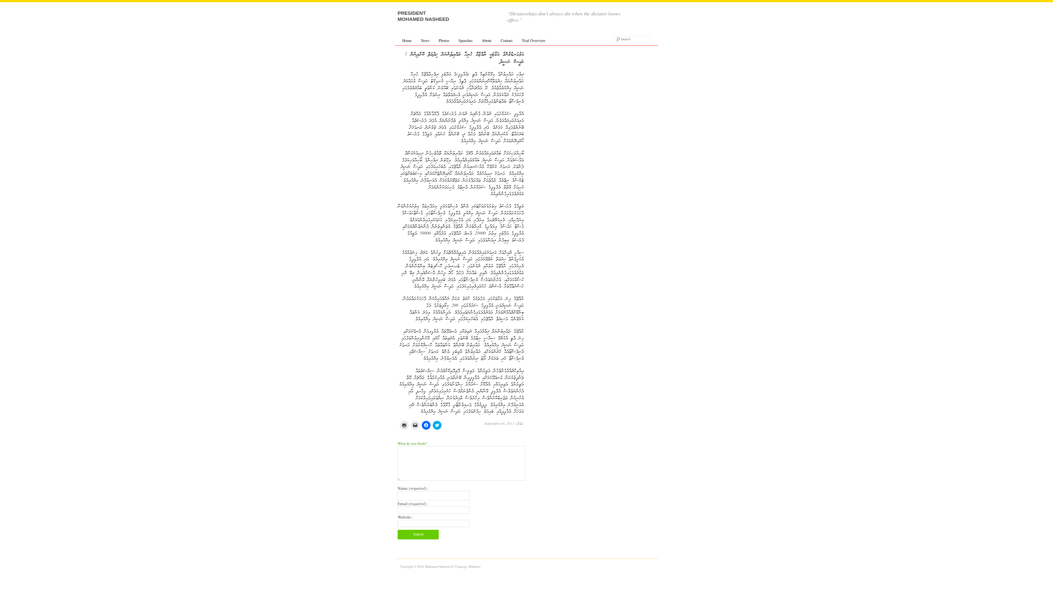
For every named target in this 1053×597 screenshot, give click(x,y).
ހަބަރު (520, 424)
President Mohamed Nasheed (423, 16)
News (425, 40)
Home (407, 40)
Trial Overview (533, 40)
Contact (507, 40)
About (486, 40)
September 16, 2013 (499, 423)
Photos (444, 40)
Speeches (465, 40)
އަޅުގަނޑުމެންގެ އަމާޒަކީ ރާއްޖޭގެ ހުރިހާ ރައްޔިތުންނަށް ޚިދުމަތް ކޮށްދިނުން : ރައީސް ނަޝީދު (464, 58)
